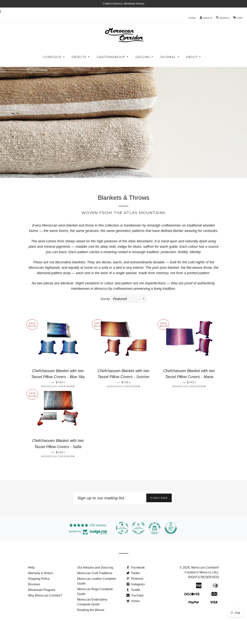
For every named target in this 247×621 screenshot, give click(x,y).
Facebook (137, 567)
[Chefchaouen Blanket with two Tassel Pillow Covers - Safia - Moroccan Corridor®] (58, 413)
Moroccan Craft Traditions (94, 573)
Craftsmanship (111, 57)
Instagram (137, 584)
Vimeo (135, 601)
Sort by (105, 299)
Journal (168, 57)
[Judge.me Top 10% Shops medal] (171, 528)
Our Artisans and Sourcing (95, 567)
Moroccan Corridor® (205, 567)
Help (31, 567)
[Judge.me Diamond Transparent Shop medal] (122, 528)
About (191, 57)
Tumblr (135, 590)
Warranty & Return (40, 573)
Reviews (34, 584)
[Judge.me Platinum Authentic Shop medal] (138, 528)
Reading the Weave (90, 610)
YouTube (137, 595)
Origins (142, 57)
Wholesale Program (41, 590)
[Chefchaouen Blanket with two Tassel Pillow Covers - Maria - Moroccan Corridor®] (189, 343)
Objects (79, 57)
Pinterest (136, 578)
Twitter (135, 573)
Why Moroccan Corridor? (45, 595)
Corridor (52, 57)
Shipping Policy (39, 578)
